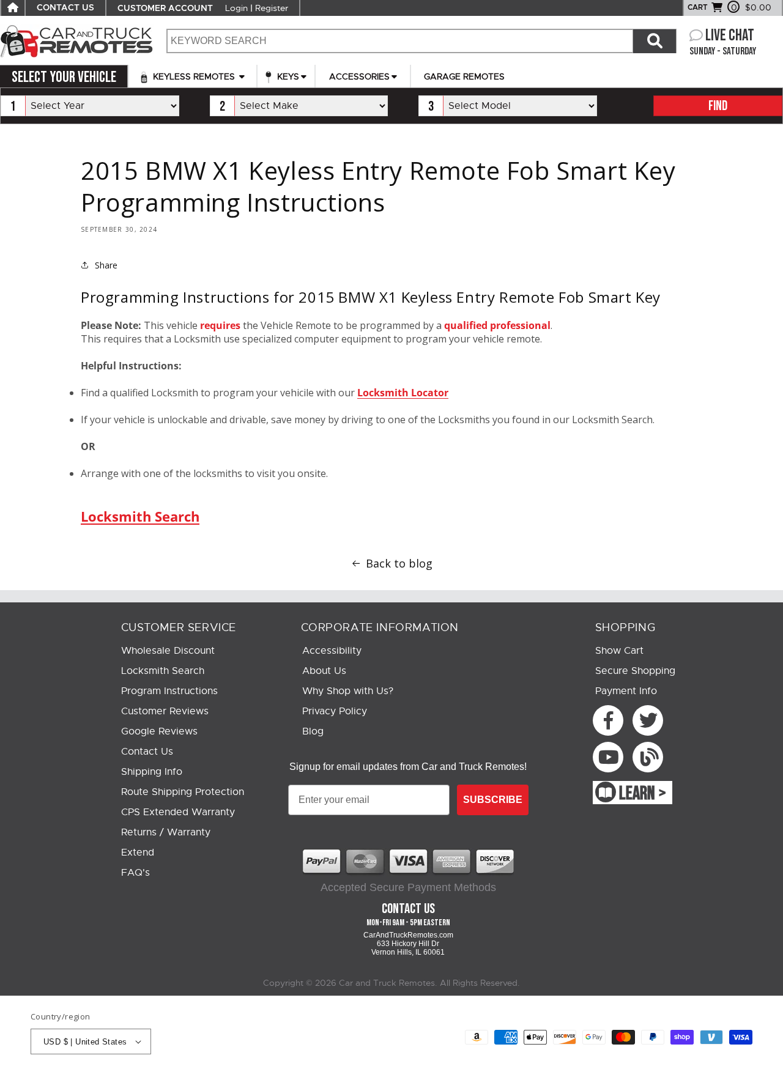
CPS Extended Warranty (178, 812)
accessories (359, 76)
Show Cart (619, 651)
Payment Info (626, 691)
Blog (313, 731)
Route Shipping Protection (182, 792)
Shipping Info (151, 772)
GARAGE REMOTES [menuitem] (464, 76)
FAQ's (135, 873)
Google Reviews (159, 731)
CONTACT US (65, 8)
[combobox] (399, 41)
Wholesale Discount (168, 651)
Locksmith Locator (402, 392)
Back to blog (399, 563)
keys (287, 76)
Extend (137, 852)
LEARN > (642, 794)
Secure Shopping (635, 671)
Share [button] (106, 265)
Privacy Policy (334, 711)
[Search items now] (655, 41)
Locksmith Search (140, 516)
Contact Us (147, 751)
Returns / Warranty (165, 832)
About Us (324, 671)
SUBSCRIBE (492, 799)
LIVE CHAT (729, 35)
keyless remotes (193, 76)
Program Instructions (169, 691)
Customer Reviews (165, 711)
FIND (717, 106)
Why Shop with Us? (347, 691)
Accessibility (332, 651)
